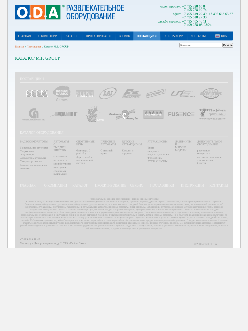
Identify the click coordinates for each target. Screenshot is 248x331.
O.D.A (69, 13)
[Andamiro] (65, 114)
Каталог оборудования (41, 132)
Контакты (218, 185)
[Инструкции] (174, 36)
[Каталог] (72, 36)
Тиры (150, 147)
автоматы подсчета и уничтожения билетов (209, 160)
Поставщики (34, 46)
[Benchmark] (124, 114)
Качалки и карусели (127, 152)
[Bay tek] (211, 93)
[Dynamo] (156, 93)
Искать (227, 45)
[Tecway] (212, 114)
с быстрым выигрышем (60, 172)
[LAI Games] (108, 93)
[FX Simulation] (131, 93)
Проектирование (110, 185)
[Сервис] (124, 36)
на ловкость (60, 159)
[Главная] (24, 36)
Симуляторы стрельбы (33, 157)
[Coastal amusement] (33, 114)
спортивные (60, 156)
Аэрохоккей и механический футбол (84, 160)
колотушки (60, 167)
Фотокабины (154, 157)
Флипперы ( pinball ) (83, 152)
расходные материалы (203, 152)
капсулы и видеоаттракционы (158, 153)
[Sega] (37, 93)
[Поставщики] (146, 36)
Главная (19, 46)
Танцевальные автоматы (34, 147)
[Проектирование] (99, 36)
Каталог (80, 185)
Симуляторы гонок (31, 161)
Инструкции (192, 185)
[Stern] (84, 93)
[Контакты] (198, 36)
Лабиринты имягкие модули (183, 146)
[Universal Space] (182, 93)
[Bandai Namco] (61, 93)
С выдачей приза (107, 152)
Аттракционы (157, 141)
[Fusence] (181, 114)
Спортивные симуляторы (27, 153)
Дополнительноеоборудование (209, 143)
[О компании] (47, 36)
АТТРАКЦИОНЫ (157, 161)
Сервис (136, 185)
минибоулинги (62, 163)
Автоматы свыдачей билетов (61, 146)
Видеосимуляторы (34, 141)
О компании (55, 185)
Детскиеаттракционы (132, 143)
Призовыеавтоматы (108, 143)
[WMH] (94, 114)
